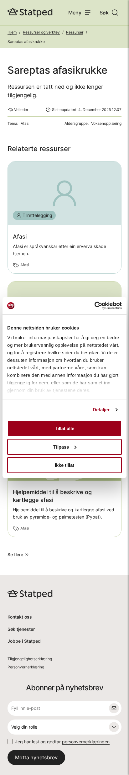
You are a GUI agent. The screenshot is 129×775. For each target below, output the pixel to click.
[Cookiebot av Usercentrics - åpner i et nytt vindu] (94, 306)
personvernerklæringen (86, 741)
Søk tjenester (21, 629)
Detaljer (101, 409)
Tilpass (61, 447)
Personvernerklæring (26, 667)
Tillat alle (64, 428)
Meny (74, 12)
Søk (104, 12)
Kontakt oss (20, 616)
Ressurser (74, 32)
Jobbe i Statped (24, 641)
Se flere (15, 554)
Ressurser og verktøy (41, 32)
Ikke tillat (64, 465)
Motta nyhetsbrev (36, 757)
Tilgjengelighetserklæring (30, 658)
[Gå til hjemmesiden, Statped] (30, 12)
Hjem (12, 32)
